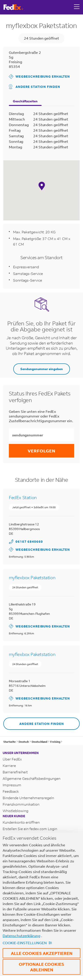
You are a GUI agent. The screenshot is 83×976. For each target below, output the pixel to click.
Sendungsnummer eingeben (41, 369)
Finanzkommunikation (21, 804)
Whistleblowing (15, 810)
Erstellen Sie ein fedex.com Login (30, 828)
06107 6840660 (29, 541)
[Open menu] (77, 7)
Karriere (9, 765)
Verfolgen (41, 451)
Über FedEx (12, 759)
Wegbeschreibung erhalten (39, 76)
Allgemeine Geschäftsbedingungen (31, 778)
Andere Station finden (37, 87)
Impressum (12, 784)
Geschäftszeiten (25, 101)
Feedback (11, 791)
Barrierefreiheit (15, 772)
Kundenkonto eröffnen (21, 822)
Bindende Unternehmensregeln (28, 797)
